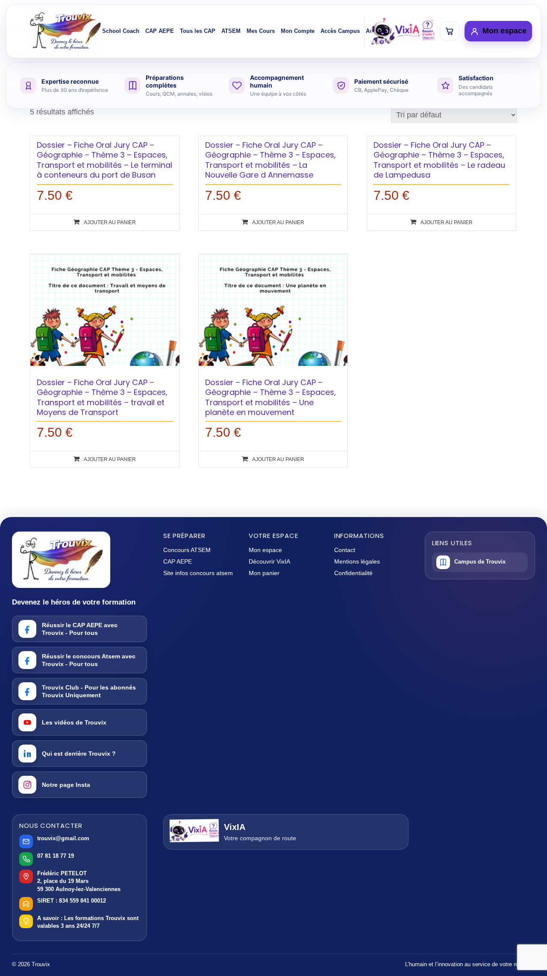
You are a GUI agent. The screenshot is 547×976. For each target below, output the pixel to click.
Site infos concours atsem (198, 573)
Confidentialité (353, 573)
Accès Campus (340, 31)
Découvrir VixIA (269, 561)
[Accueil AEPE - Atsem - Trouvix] (65, 31)
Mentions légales (357, 561)
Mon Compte (298, 31)
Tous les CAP (197, 31)
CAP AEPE (159, 31)
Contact (344, 549)
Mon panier (264, 573)
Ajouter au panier (110, 222)
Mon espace (265, 549)
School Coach (120, 31)
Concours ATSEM (187, 549)
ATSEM (231, 31)
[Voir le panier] (449, 31)
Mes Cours (261, 31)
